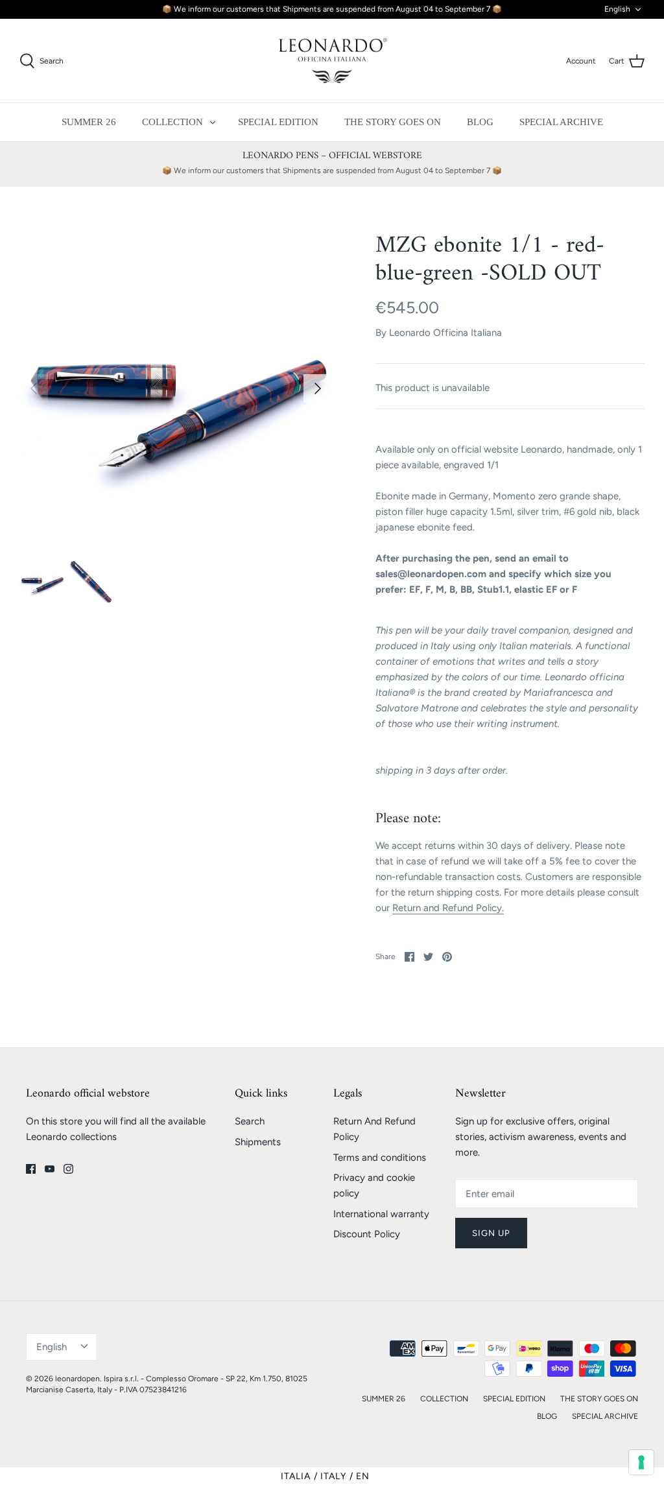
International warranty (381, 1214)
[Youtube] (49, 1169)
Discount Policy (366, 1234)
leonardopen (77, 1378)
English (617, 9)
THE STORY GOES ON (392, 122)
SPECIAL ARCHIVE (561, 122)
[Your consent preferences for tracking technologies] (641, 1462)
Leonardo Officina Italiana (445, 333)
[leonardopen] (332, 61)
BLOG (480, 122)
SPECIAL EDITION (278, 122)
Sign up (491, 1233)
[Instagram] (68, 1169)
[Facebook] (31, 1169)
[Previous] (33, 388)
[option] (175, 388)
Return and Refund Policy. (448, 908)
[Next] (317, 388)
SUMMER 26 (89, 122)
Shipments (258, 1142)
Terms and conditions (379, 1157)
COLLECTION (172, 122)
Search (250, 1121)
